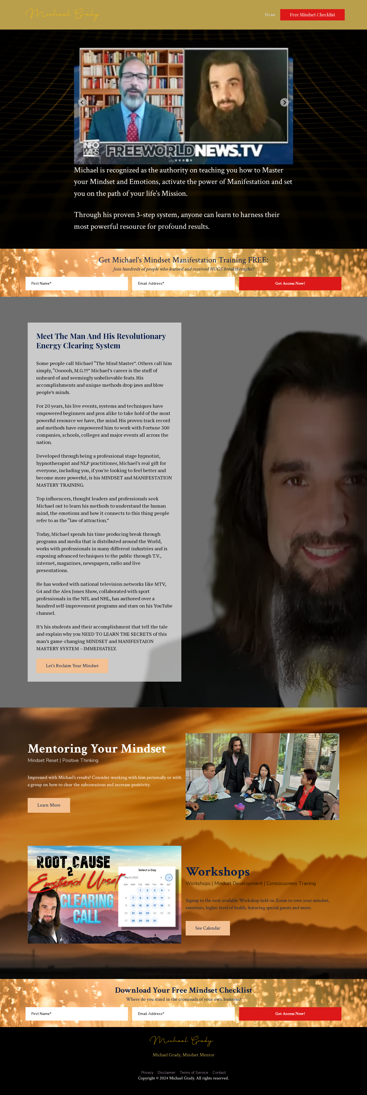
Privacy (147, 1072)
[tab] (176, 160)
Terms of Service (194, 1072)
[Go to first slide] (284, 102)
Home (270, 14)
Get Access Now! (290, 283)
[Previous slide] (82, 102)
